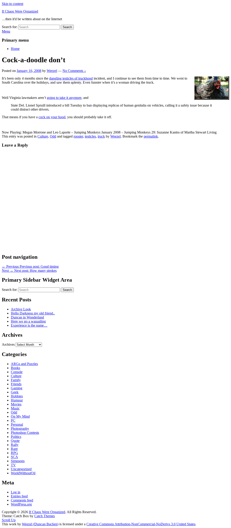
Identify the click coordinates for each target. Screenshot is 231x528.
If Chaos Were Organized (20, 11)
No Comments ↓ (74, 71)
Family (16, 380)
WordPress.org (21, 504)
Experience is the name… (29, 325)
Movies (16, 404)
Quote (15, 441)
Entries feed (19, 496)
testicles (90, 136)
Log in (15, 492)
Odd (53, 136)
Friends (16, 384)
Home (15, 49)
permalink (151, 136)
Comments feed (22, 500)
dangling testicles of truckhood (71, 78)
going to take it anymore (64, 98)
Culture (42, 136)
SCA (14, 457)
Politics (16, 437)
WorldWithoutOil (23, 473)
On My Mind (20, 416)
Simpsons (18, 461)
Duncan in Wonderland (27, 317)
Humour (17, 400)
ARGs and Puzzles (24, 364)
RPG (14, 453)
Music (15, 408)
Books (15, 368)
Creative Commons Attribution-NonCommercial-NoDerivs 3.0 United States (140, 524)
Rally (14, 445)
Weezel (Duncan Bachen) (40, 524)
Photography (20, 428)
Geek (14, 392)
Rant (14, 449)
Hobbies (17, 396)
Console (17, 372)
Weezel (52, 71)
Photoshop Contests (25, 432)
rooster (78, 136)
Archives (8, 344)
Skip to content (12, 4)
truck (101, 136)
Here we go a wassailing (28, 321)
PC (13, 420)
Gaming (16, 388)
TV (13, 465)
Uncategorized (21, 469)
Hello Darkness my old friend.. (33, 313)
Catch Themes (44, 516)
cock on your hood (52, 117)
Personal (17, 424)
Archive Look (21, 309)
